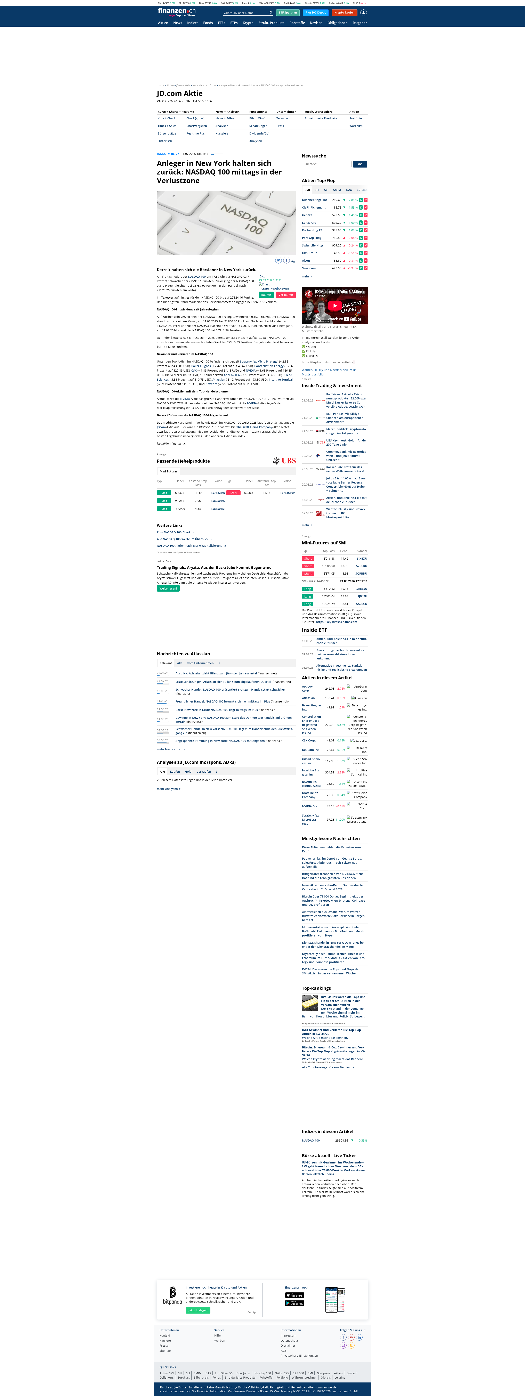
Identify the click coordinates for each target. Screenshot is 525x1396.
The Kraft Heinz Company (254, 427)
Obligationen (338, 23)
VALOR (161, 101)
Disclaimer (288, 1345)
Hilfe (217, 1335)
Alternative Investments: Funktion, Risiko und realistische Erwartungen (341, 668)
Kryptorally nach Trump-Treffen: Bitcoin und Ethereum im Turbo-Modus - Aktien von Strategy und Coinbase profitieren (333, 958)
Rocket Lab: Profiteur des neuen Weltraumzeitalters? (345, 469)
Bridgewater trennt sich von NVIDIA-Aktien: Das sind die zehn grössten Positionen (332, 876)
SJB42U (362, 596)
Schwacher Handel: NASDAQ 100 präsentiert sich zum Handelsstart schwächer (230, 689)
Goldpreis (323, 1373)
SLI (188, 1373)
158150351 (218, 509)
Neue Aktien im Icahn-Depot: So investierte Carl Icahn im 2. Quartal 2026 (332, 887)
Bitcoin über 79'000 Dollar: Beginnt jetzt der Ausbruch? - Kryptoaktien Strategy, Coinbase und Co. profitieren (333, 900)
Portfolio (355, 118)
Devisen (316, 23)
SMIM (198, 1373)
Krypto (248, 23)
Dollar (332, 3)
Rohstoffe (297, 23)
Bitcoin (308, 3)
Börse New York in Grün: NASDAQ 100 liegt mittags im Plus (217, 710)
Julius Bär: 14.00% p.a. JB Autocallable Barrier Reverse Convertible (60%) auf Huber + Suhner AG (346, 484)
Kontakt (165, 1335)
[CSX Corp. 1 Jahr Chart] (358, 741)
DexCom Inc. (311, 750)
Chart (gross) (195, 118)
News (177, 23)
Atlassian (218, 379)
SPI (180, 3)
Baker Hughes (201, 366)
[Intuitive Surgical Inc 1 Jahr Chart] (357, 772)
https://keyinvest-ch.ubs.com (336, 622)
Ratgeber (360, 23)
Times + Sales (167, 126)
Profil (280, 126)
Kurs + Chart (166, 118)
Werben (219, 1340)
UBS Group (309, 253)
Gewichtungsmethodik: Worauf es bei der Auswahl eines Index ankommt (340, 654)
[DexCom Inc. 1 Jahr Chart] (357, 750)
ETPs (234, 23)
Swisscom (309, 268)
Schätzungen (258, 126)
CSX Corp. (309, 740)
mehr (305, 276)
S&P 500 (298, 1373)
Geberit (307, 215)
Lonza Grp (309, 223)
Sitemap (165, 1351)
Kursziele (222, 133)
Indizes (192, 23)
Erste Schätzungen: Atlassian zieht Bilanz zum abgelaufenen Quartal (223, 682)
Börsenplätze (167, 133)
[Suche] (271, 13)
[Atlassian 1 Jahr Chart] (359, 698)
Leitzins (340, 1377)
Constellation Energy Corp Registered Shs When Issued (311, 725)
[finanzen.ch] (176, 10)
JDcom (161, 427)
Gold (286, 3)
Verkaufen (286, 295)
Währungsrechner (304, 1377)
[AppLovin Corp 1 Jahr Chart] (357, 688)
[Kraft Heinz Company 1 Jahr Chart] (357, 795)
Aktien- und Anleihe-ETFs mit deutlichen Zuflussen (346, 500)
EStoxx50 (263, 3)
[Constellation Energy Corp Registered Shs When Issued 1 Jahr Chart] (357, 725)
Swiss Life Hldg (312, 245)
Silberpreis (201, 1377)
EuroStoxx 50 (224, 1373)
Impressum (288, 1335)
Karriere (165, 1340)
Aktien (163, 23)
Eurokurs (184, 1377)
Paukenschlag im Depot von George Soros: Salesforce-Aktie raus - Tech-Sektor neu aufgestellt (332, 863)
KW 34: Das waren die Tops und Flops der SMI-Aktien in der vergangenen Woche (331, 971)
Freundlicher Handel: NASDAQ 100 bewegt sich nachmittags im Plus (223, 701)
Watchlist (356, 126)
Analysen (222, 126)
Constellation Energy (269, 366)
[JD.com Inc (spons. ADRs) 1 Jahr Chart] (357, 784)
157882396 (218, 493)
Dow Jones (243, 1373)
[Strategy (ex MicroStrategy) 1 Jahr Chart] (357, 819)
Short (233, 492)
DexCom (211, 384)
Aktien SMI (167, 1373)
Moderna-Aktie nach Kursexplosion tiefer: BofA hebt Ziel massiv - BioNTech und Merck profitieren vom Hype (333, 931)
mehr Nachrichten (169, 749)
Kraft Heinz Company (310, 795)
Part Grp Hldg (311, 238)
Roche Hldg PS (312, 230)
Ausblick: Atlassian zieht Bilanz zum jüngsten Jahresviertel (216, 673)
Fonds (208, 23)
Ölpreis (326, 1377)
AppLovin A (232, 375)
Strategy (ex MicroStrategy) (259, 361)
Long (164, 492)
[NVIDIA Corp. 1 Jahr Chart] (357, 806)
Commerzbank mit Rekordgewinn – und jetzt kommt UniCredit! (346, 456)
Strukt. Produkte (271, 23)
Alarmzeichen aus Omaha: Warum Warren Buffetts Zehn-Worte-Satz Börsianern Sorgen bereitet (333, 916)
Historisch (165, 141)
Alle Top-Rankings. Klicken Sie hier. (326, 1067)
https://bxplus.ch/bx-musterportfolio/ (327, 362)
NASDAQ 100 (197, 276)
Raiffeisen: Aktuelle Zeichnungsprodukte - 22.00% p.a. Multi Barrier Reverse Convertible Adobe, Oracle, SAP (346, 400)
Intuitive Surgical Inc (311, 772)
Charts (265, 288)
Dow (201, 3)
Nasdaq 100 (263, 1373)
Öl (354, 3)
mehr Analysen (167, 789)
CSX (194, 370)
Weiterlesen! (168, 588)
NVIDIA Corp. (311, 806)
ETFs (221, 23)
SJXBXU (362, 558)
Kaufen (266, 295)
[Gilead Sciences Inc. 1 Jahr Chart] (357, 761)
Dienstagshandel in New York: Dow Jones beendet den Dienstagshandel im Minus (333, 945)
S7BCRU (361, 566)
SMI (160, 3)
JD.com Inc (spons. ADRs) (311, 784)
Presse (164, 1345)
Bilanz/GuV (257, 118)
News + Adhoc (225, 118)
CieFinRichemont (314, 207)
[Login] (363, 12)
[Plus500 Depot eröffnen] (181, 15)
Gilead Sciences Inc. (311, 761)
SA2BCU (361, 604)
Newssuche (314, 156)
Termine (282, 118)
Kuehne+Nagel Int (314, 200)
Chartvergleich (196, 126)
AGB (283, 1351)
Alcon (306, 260)
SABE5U (361, 589)
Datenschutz (289, 1340)
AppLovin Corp (308, 688)
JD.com (263, 276)
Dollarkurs (167, 1377)
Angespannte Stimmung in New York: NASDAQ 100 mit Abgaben (220, 741)
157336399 (287, 493)
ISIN (187, 101)
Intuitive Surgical (281, 379)
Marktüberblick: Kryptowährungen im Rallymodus (346, 431)
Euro (244, 3)
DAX (223, 3)
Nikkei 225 (282, 1373)
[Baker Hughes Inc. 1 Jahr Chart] (357, 707)
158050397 (218, 501)
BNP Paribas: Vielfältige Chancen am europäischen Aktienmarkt (344, 418)
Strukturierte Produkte (321, 118)
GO (360, 164)
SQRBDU (361, 573)
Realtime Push (196, 133)
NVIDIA (251, 370)
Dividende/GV (258, 133)
